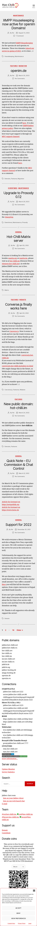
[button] (34, 891)
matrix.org (12, 258)
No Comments (20, 78)
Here (4, 584)
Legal (29, 923)
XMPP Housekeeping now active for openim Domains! (18, 24)
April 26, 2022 (24, 245)
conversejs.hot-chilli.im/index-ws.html (17, 366)
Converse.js (14, 331)
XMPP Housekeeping (24, 43)
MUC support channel (10, 137)
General (18, 232)
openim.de (18, 71)
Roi (13, 33)
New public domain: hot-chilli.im (18, 406)
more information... (10, 759)
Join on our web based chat (14, 801)
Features (14, 66)
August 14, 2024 (24, 33)
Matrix (7, 290)
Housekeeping (9, 56)
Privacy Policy (21, 923)
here (24, 123)
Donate (7, 618)
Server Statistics (8, 772)
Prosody (25, 222)
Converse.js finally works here (18, 306)
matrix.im (23, 258)
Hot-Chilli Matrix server (18, 239)
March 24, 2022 (24, 413)
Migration (23, 66)
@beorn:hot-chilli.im (10, 817)
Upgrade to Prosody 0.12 (18, 195)
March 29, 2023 (24, 201)
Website (22, 299)
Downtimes (12, 188)
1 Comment (20, 36)
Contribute (6, 833)
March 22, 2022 (24, 473)
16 (13, 630)
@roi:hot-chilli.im (9, 814)
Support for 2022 (18, 525)
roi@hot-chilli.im (25, 814)
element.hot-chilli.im (10, 264)
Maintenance (18, 15)
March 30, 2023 (24, 75)
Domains (7, 179)
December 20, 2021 (24, 529)
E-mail (4, 804)
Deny (18, 913)
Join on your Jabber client (13, 798)
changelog (9, 217)
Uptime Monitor (8, 769)
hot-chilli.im (15, 261)
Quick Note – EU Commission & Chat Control (18, 465)
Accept (18, 908)
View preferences (18, 918)
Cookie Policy (11, 923)
